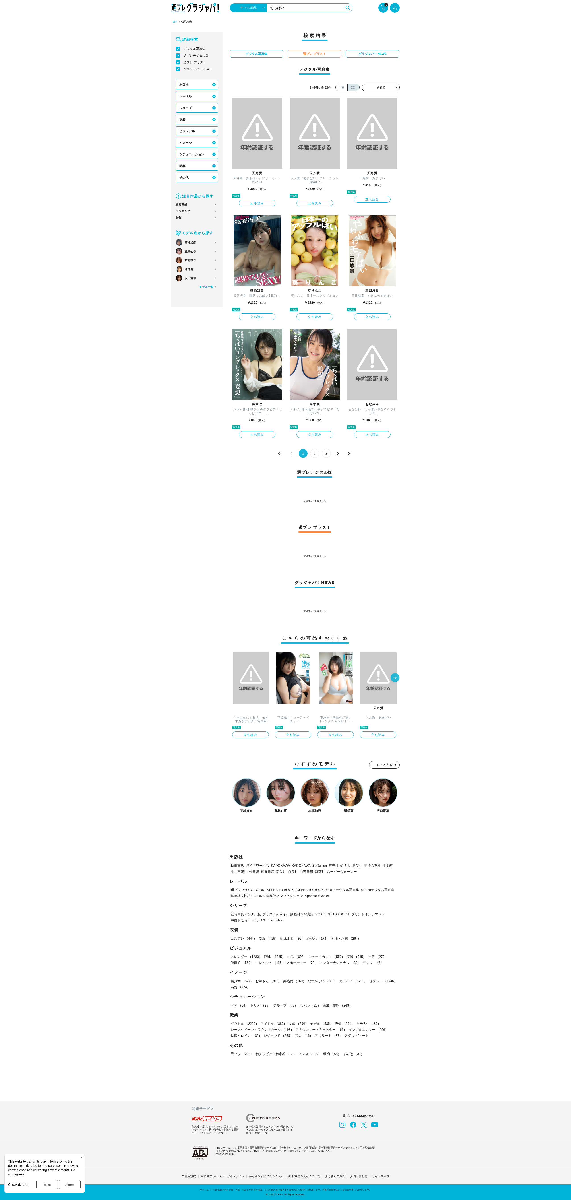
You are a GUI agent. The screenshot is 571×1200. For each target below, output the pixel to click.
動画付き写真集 (302, 914)
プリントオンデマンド (368, 914)
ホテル (310, 1005)
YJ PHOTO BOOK (280, 890)
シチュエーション (191, 154)
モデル (321, 1023)
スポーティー (302, 963)
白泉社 (293, 871)
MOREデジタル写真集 (342, 890)
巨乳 (274, 957)
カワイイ (353, 981)
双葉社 (320, 871)
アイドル (274, 1023)
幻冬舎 (345, 865)
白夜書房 (306, 871)
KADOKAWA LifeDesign (309, 865)
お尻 (297, 957)
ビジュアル (187, 131)
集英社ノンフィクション (284, 896)
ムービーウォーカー (342, 871)
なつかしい (322, 981)
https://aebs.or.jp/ (225, 1154)
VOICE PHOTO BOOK (332, 914)
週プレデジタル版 (196, 55)
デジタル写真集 (194, 49)
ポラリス (259, 920)
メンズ (309, 1054)
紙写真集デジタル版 (246, 914)
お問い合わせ (358, 1176)
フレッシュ (270, 963)
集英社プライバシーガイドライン (222, 1176)
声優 (344, 1023)
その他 (184, 177)
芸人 (304, 1035)
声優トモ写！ (241, 920)
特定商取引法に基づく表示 (266, 1176)
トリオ (260, 1005)
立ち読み (257, 203)
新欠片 (281, 871)
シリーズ (185, 108)
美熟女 (294, 981)
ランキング (183, 211)
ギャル (373, 963)
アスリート (329, 1035)
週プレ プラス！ (195, 62)
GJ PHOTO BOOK (310, 890)
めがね (317, 938)
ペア (239, 1005)
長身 (378, 957)
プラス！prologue (275, 914)
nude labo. (275, 920)
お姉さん (268, 981)
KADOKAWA (280, 865)
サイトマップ (380, 1176)
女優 (298, 1023)
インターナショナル (340, 963)
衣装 (182, 119)
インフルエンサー (368, 1029)
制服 (268, 938)
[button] (395, 678)
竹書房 (254, 871)
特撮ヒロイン (246, 1035)
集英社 (357, 865)
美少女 (242, 981)
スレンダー (246, 957)
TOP (174, 22)
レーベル (185, 96)
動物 (332, 1054)
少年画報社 (239, 871)
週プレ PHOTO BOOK (247, 890)
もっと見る (385, 764)
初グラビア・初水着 (276, 1054)
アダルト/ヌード (356, 1035)
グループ (285, 1005)
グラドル (245, 1023)
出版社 (184, 84)
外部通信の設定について (304, 1176)
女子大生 (368, 1023)
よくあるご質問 (335, 1176)
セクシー (383, 981)
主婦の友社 (372, 865)
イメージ (185, 142)
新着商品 (181, 204)
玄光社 (334, 865)
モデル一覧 (206, 286)
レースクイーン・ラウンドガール (262, 1029)
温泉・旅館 (337, 1005)
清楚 (240, 987)
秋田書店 (237, 865)
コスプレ (244, 938)
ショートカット (326, 957)
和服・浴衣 (346, 938)
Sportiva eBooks (317, 896)
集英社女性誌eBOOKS (248, 896)
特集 (179, 217)
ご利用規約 (189, 1176)
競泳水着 (292, 938)
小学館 (388, 865)
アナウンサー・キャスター (321, 1029)
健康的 (242, 963)
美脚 (356, 957)
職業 (182, 166)
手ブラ (242, 1054)
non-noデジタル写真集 (377, 890)
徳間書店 (267, 871)
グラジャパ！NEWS (197, 69)
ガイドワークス (257, 865)
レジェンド (278, 1035)
